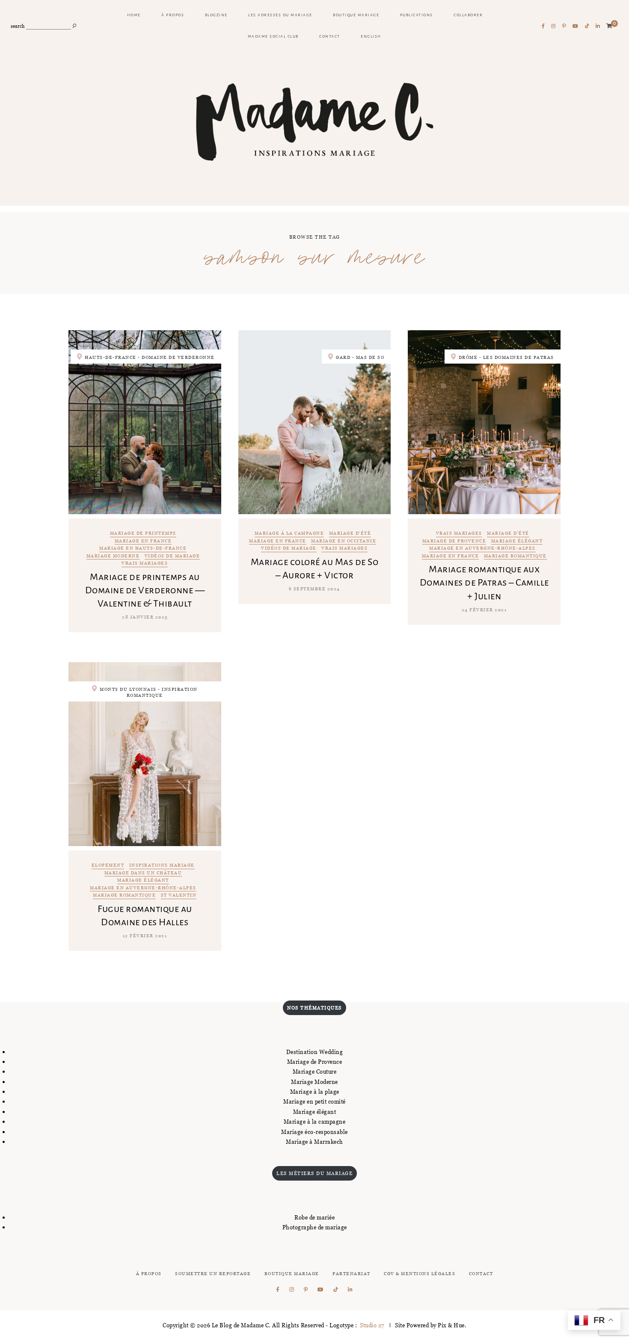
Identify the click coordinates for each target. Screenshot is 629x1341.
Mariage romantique (515, 556)
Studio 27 (372, 1325)
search (17, 26)
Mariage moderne (113, 556)
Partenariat (351, 1273)
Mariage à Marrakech (314, 1141)
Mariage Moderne (314, 1081)
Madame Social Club (273, 36)
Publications (416, 15)
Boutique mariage (356, 15)
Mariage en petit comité (314, 1101)
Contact (329, 36)
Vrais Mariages (145, 563)
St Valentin (179, 895)
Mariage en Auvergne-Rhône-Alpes (482, 548)
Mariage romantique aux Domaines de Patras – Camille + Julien (484, 582)
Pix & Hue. (452, 1325)
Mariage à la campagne (289, 533)
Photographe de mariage (314, 1227)
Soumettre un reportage (213, 1273)
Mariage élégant (517, 541)
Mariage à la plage (314, 1091)
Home (134, 15)
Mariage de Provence (454, 541)
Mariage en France (143, 541)
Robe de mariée (314, 1217)
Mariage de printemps (143, 533)
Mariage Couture (315, 1071)
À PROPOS (172, 15)
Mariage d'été (350, 533)
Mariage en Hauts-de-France (143, 548)
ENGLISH (371, 36)
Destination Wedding (314, 1051)
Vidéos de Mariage (172, 556)
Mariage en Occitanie (343, 541)
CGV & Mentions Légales (419, 1273)
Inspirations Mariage (162, 865)
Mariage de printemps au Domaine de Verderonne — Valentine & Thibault (145, 590)
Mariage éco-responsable (314, 1131)
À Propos (149, 1273)
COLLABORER (468, 15)
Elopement (108, 865)
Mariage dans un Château (143, 873)
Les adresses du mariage (280, 15)
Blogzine (216, 15)
